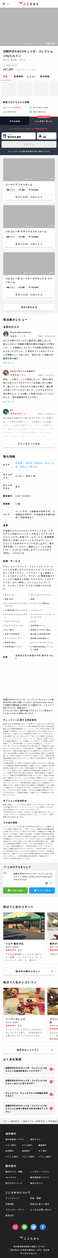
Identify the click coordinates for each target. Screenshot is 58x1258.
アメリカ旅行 (28, 1156)
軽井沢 (22, 59)
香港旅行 (26, 1150)
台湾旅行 (9, 1150)
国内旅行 (11, 1166)
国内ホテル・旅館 (13, 1171)
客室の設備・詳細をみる (29, 197)
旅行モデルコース (13, 1183)
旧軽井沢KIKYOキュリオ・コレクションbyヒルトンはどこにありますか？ (26, 1082)
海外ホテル (35, 1139)
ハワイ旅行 (10, 1145)
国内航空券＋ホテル (39, 1177)
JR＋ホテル (11, 1177)
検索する (29, 144)
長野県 (14, 59)
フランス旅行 (44, 1156)
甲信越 (18, 462)
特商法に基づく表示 (39, 1204)
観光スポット (36, 1183)
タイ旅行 (42, 1150)
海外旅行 (11, 1133)
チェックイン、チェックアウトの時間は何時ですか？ (26, 1095)
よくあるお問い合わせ (41, 1209)
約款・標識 (35, 1198)
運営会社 (9, 1215)
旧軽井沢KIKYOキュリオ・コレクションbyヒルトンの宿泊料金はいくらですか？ (26, 1069)
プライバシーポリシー (16, 1209)
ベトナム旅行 (11, 1156)
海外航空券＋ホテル (15, 1139)
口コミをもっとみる (29, 443)
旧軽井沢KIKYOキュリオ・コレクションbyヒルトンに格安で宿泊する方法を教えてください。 (26, 1108)
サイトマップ (11, 1198)
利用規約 (9, 1204)
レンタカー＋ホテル (39, 1171)
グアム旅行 (27, 1145)
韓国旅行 (42, 1145)
